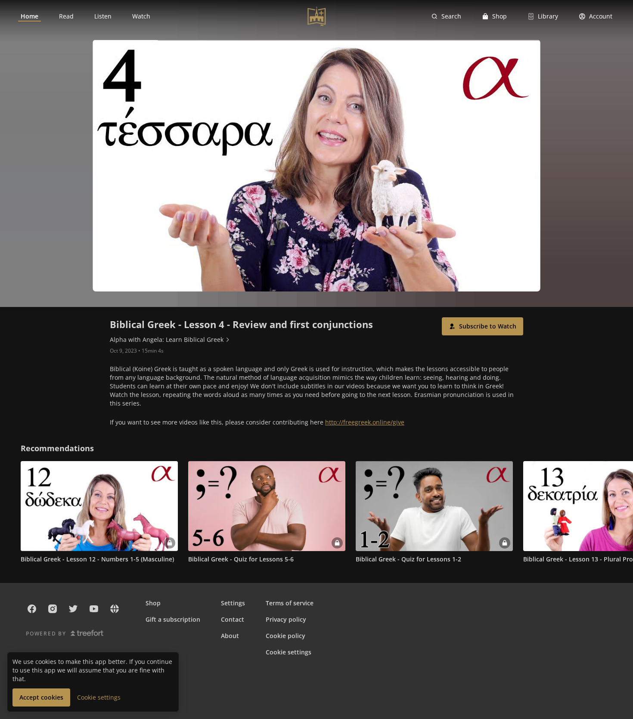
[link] (29, 16)
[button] (482, 326)
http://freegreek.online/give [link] (364, 422)
